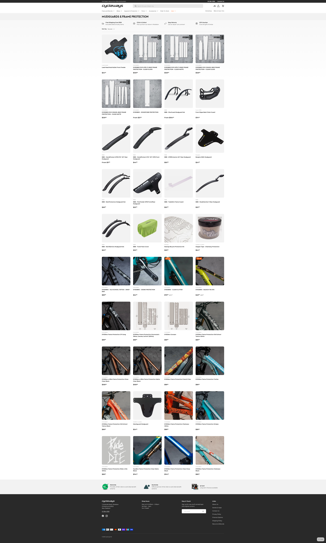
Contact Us (220, 1)
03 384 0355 (211, 1)
